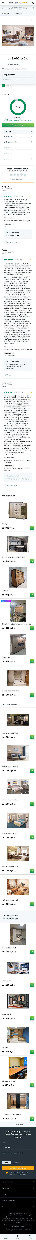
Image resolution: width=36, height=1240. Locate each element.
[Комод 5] (18, 577)
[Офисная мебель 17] (18, 1068)
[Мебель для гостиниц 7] (18, 786)
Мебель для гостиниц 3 (10, 900)
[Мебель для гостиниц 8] (18, 753)
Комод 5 (5, 591)
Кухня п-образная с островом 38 (13, 557)
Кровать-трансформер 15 (11, 691)
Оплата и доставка (8, 1201)
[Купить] (32, 528)
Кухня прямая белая (9, 947)
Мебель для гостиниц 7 (10, 800)
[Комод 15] (18, 510)
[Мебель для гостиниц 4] (18, 853)
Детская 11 (6, 1048)
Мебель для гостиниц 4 (10, 867)
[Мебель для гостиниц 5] (18, 820)
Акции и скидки (7, 1182)
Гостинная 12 (6, 981)
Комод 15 (5, 524)
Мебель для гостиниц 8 (10, 766)
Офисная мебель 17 (9, 1081)
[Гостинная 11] (18, 1001)
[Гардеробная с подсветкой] (18, 1101)
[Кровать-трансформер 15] (18, 677)
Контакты (5, 1207)
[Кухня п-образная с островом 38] (18, 544)
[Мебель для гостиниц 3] (18, 887)
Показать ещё (18, 1125)
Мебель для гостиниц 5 (10, 833)
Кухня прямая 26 (7, 657)
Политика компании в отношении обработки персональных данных (18, 1225)
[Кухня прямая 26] (18, 644)
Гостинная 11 (6, 1014)
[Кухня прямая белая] (18, 934)
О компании (6, 1188)
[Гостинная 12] (18, 967)
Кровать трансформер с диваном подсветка (17, 624)
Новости (5, 1194)
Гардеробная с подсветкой (11, 1114)
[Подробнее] (32, 952)
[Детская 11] (18, 1034)
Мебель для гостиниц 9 (10, 733)
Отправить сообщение (18, 1168)
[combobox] (6, 79)
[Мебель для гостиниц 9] (18, 720)
